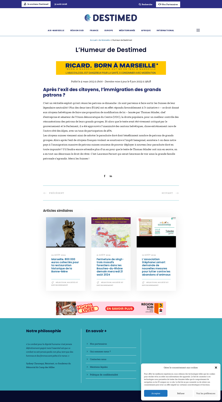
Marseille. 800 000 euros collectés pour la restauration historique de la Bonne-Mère (65, 265)
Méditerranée (127, 30)
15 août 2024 (149, 255)
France (94, 30)
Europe (109, 30)
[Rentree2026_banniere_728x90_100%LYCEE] (111, 308)
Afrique (146, 30)
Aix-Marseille (56, 30)
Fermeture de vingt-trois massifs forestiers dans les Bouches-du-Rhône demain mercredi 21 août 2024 (110, 266)
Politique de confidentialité (104, 374)
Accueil (93, 40)
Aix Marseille (104, 40)
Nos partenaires (98, 343)
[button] (215, 367)
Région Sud (77, 30)
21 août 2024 (104, 255)
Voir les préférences (205, 393)
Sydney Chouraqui (35, 363)
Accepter (155, 393)
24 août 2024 (58, 255)
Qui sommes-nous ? (100, 351)
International (165, 30)
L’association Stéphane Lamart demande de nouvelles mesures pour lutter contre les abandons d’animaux (156, 266)
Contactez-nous (98, 359)
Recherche (147, 4)
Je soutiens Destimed (37, 4)
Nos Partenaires (170, 4)
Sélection (61, 282)
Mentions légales (99, 366)
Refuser (181, 393)
